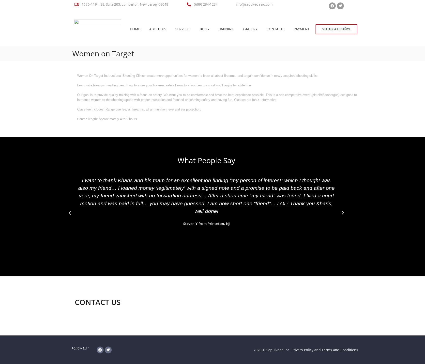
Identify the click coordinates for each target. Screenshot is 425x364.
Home (135, 29)
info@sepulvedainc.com (254, 4)
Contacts (276, 29)
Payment (302, 29)
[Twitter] (340, 5)
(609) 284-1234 (206, 4)
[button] (69, 212)
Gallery (250, 29)
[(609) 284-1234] (189, 4)
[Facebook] (332, 5)
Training (226, 29)
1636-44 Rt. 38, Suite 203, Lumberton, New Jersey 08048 (125, 4)
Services (183, 29)
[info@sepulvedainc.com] (231, 4)
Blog (204, 29)
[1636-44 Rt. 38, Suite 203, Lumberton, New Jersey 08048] (77, 4)
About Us (157, 29)
